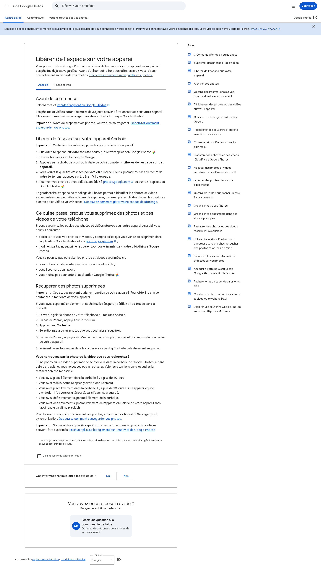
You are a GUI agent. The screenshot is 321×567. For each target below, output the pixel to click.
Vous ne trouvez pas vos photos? (68, 17)
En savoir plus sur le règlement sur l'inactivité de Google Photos (112, 430)
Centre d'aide (13, 17)
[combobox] (124, 6)
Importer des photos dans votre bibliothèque (213, 183)
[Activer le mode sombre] (118, 559)
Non (126, 476)
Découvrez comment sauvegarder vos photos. (121, 75)
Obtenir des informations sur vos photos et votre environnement (214, 94)
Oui (108, 476)
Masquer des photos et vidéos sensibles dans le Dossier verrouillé (215, 170)
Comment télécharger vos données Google (215, 119)
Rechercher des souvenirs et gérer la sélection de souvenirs (216, 132)
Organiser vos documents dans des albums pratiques (215, 216)
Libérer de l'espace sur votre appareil (213, 73)
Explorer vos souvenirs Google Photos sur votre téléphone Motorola (217, 309)
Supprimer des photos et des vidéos (216, 63)
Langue (98, 555)
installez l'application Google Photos (81, 105)
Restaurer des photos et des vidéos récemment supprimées (216, 229)
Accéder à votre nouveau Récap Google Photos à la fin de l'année (214, 271)
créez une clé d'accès (263, 29)
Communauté (35, 17)
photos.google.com (116, 182)
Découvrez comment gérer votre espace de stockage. (121, 202)
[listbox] (102, 560)
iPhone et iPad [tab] (62, 84)
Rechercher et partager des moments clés (217, 284)
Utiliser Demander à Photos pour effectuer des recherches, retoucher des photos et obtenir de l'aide (216, 243)
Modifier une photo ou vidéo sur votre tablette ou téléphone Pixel (217, 296)
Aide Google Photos (27, 6)
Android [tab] (43, 84)
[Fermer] (314, 27)
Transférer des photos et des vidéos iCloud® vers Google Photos (216, 157)
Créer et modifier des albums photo (215, 54)
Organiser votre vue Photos (211, 205)
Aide (191, 45)
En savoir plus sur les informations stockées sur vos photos (214, 258)
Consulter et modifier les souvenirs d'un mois (215, 145)
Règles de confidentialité (45, 559)
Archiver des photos (206, 83)
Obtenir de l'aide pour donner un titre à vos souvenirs (217, 195)
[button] (6, 5)
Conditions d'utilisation (73, 559)
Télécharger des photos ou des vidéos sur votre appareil (217, 107)
